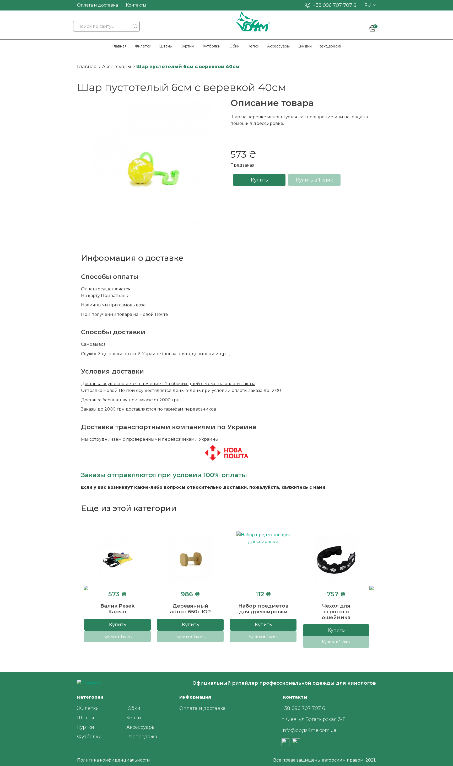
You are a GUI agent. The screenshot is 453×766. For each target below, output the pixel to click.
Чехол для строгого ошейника (336, 611)
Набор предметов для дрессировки (263, 609)
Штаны (165, 46)
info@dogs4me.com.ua (309, 730)
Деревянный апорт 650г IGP (190, 609)
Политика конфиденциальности (113, 760)
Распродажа (141, 737)
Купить (259, 180)
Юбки (234, 46)
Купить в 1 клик (314, 180)
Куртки (187, 46)
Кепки (253, 46)
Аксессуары (278, 46)
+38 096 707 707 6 (334, 5)
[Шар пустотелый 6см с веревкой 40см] (150, 170)
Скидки (305, 46)
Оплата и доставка (97, 5)
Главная (119, 46)
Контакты (136, 5)
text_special (330, 46)
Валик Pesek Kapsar (117, 609)
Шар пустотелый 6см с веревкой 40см (187, 67)
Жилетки (142, 46)
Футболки (211, 46)
